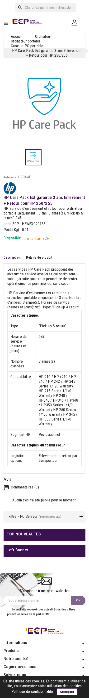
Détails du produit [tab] (39, 257)
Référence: (10, 177)
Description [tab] (12, 257)
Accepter (67, 692)
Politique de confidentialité (32, 691)
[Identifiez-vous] (76, 22)
